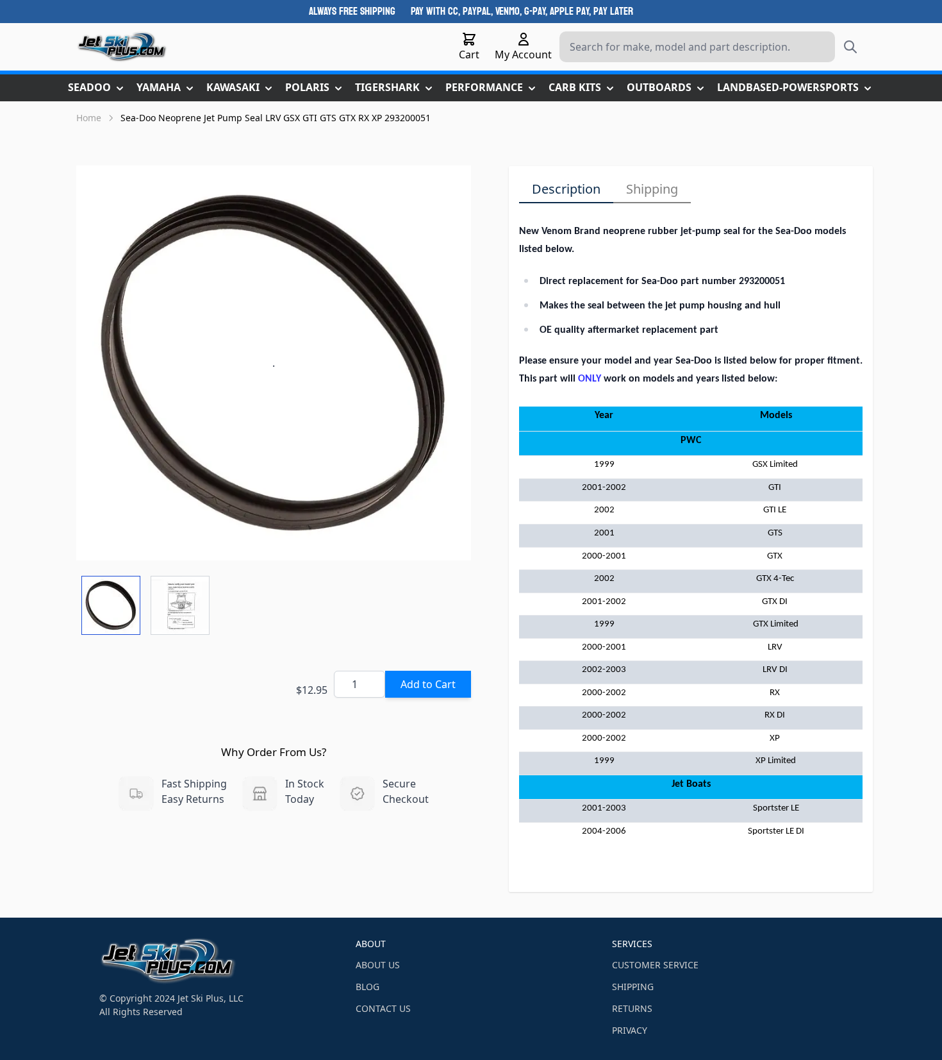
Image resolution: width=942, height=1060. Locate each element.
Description (566, 189)
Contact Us (383, 1008)
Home (88, 118)
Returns (632, 1008)
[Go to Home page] (122, 47)
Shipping (652, 189)
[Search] (850, 46)
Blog (367, 986)
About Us (378, 965)
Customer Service (655, 965)
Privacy (629, 1030)
